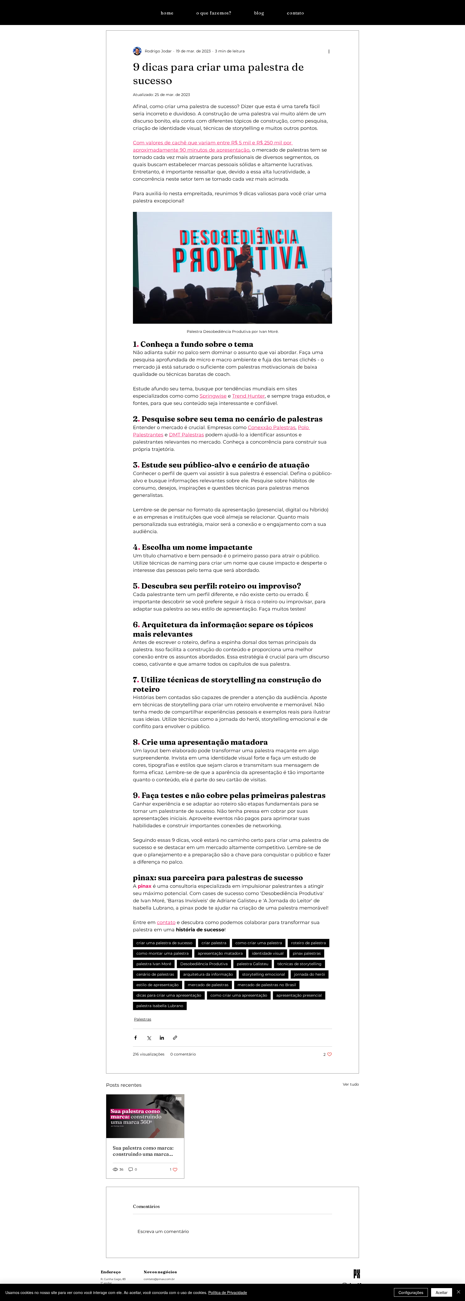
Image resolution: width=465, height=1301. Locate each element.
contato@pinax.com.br (159, 1279)
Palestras (142, 1019)
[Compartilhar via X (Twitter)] (148, 1037)
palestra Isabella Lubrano (159, 1005)
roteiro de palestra (308, 942)
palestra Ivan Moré (153, 963)
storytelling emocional (263, 974)
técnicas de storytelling (299, 963)
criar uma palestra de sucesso (164, 942)
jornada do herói (309, 974)
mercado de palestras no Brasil (267, 984)
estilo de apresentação (157, 984)
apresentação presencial (299, 995)
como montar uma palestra (162, 953)
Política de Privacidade (227, 1292)
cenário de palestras (155, 974)
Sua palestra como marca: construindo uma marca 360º (143, 1151)
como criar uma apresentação (238, 995)
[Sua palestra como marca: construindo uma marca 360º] (145, 1116)
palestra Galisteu (252, 963)
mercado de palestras (208, 984)
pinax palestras (307, 953)
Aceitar (442, 1292)
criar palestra (214, 942)
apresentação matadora (220, 953)
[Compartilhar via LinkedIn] (161, 1037)
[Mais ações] (329, 51)
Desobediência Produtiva (204, 963)
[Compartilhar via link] (175, 1037)
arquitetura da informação (208, 974)
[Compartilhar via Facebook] (135, 1037)
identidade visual (268, 953)
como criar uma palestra (258, 942)
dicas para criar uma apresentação (168, 995)
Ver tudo (351, 1084)
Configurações (411, 1292)
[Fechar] (458, 1292)
